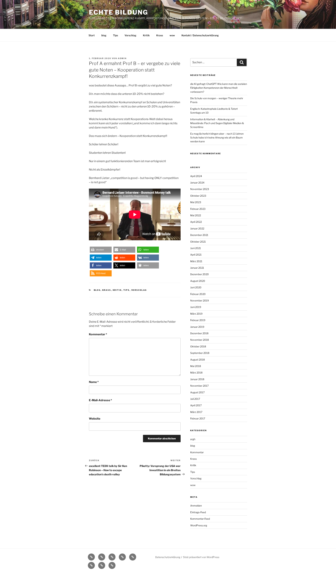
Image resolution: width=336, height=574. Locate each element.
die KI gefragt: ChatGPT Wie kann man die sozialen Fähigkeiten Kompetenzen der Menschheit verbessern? (218, 87)
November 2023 (199, 189)
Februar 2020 (198, 294)
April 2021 (196, 254)
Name (94, 382)
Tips (115, 35)
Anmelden (196, 505)
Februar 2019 (197, 320)
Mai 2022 (195, 215)
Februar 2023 (197, 208)
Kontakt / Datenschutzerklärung (200, 35)
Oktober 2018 (198, 346)
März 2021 (196, 261)
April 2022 (196, 221)
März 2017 (196, 411)
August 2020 (197, 280)
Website (94, 418)
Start (92, 35)
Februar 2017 (197, 418)
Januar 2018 (197, 379)
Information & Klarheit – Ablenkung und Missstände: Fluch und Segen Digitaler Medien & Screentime (217, 123)
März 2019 (196, 313)
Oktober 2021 (198, 241)
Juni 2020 (195, 287)
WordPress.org (198, 525)
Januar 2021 (197, 267)
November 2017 (199, 385)
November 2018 (199, 339)
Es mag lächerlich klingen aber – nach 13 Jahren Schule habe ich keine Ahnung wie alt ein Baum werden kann (217, 137)
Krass (159, 35)
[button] (101, 250)
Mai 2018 (195, 366)
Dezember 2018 (199, 333)
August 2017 (197, 392)
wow (172, 35)
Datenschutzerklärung (167, 557)
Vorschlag (130, 35)
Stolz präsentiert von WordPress (201, 557)
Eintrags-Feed (198, 512)
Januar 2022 (197, 228)
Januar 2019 (197, 326)
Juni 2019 (195, 306)
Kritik (146, 35)
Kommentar (98, 334)
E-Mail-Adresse (100, 400)
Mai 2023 (195, 202)
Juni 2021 (195, 248)
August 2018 (197, 359)
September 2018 (199, 352)
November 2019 (199, 300)
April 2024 (196, 176)
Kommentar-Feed (200, 518)
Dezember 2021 (199, 234)
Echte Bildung (118, 12)
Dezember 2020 (199, 274)
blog (103, 35)
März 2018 (196, 372)
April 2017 (196, 405)
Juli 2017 (195, 398)
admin (122, 58)
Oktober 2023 (198, 195)
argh (192, 439)
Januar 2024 (197, 182)
